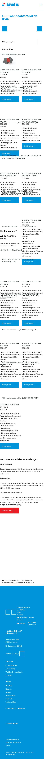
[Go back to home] (10, 5)
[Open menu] (41, 5)
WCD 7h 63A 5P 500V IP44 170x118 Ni (9, 406)
